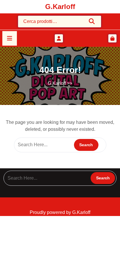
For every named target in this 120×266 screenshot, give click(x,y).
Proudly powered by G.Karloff (60, 212)
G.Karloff (60, 6)
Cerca (92, 21)
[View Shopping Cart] (112, 38)
